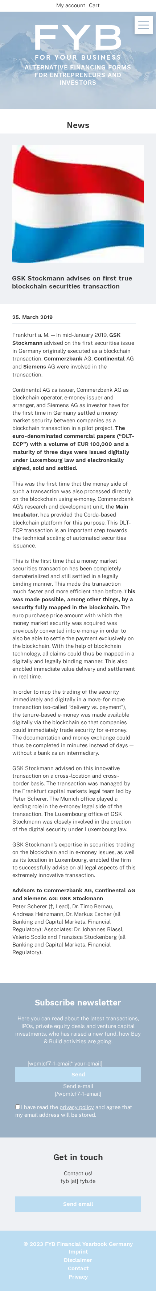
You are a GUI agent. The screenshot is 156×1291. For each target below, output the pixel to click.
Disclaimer (78, 1260)
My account (70, 5)
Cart (94, 5)
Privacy (78, 1277)
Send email (78, 1204)
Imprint (78, 1251)
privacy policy (76, 1107)
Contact (78, 1268)
